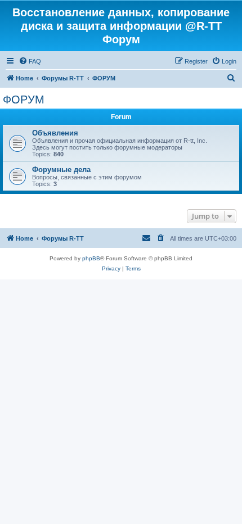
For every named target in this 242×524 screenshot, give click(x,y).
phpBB (91, 258)
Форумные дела (61, 169)
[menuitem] (30, 61)
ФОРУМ (23, 99)
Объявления (55, 133)
